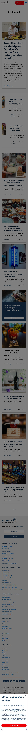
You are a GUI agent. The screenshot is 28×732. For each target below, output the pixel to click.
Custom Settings (14, 729)
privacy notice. (18, 720)
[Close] (25, 696)
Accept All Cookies (14, 725)
